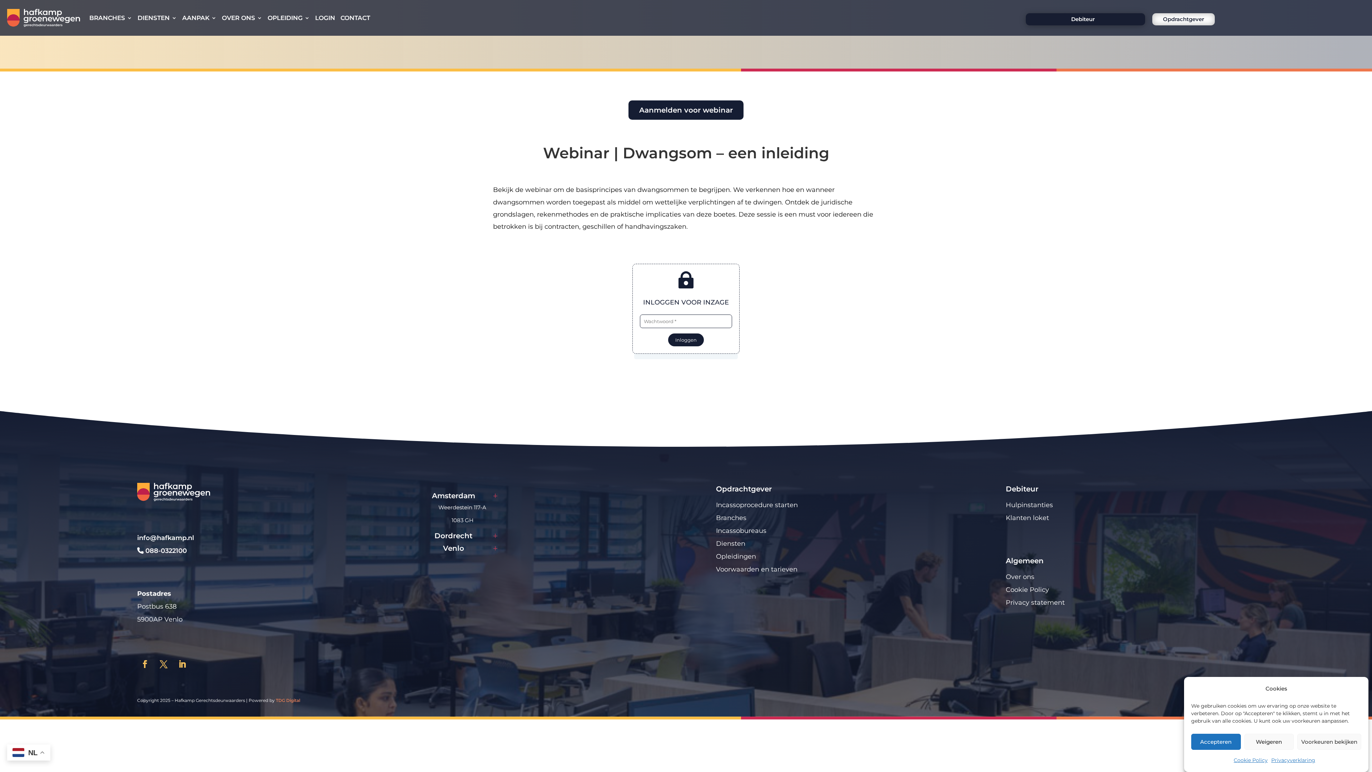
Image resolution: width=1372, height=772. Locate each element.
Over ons (238, 17)
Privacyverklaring (1293, 760)
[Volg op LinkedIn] (182, 664)
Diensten (154, 17)
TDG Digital (288, 700)
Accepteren (1216, 741)
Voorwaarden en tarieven (756, 569)
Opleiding (285, 17)
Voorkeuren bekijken (1329, 741)
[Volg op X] (164, 664)
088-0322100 (165, 551)
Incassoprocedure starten (757, 505)
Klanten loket (1027, 518)
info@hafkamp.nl (165, 538)
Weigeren (1269, 741)
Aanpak (195, 17)
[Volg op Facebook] (145, 664)
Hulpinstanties (1029, 505)
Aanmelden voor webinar (686, 110)
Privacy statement (1035, 603)
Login (325, 17)
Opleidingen (736, 556)
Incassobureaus (741, 531)
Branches (107, 17)
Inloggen (686, 340)
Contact (355, 17)
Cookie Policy (1251, 760)
